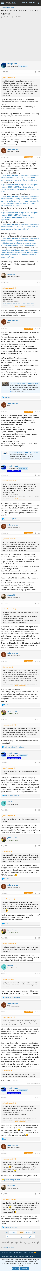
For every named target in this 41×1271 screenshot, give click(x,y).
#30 (39, 719)
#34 (39, 893)
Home (31, 1253)
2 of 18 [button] (20, 1233)
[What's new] (38, 3)
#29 (39, 661)
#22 (39, 157)
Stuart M (11, 274)
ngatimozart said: (8, 539)
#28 (39, 603)
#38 (39, 1097)
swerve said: (6, 852)
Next (28, 1233)
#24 (39, 329)
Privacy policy (17, 1253)
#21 (39, 72)
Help (25, 1253)
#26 (39, 475)
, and (14, 747)
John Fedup (12, 711)
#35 (39, 938)
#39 (39, 1153)
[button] (2, 3)
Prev (13, 1233)
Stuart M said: (7, 667)
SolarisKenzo (7, 17)
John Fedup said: (8, 78)
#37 (39, 1012)
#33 (39, 846)
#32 (39, 810)
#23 (39, 282)
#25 (39, 412)
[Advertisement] (20, 40)
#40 (39, 1194)
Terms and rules (7, 1253)
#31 (39, 762)
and (11, 519)
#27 (39, 533)
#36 (39, 974)
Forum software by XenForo (17, 1256)
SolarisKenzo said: (8, 288)
